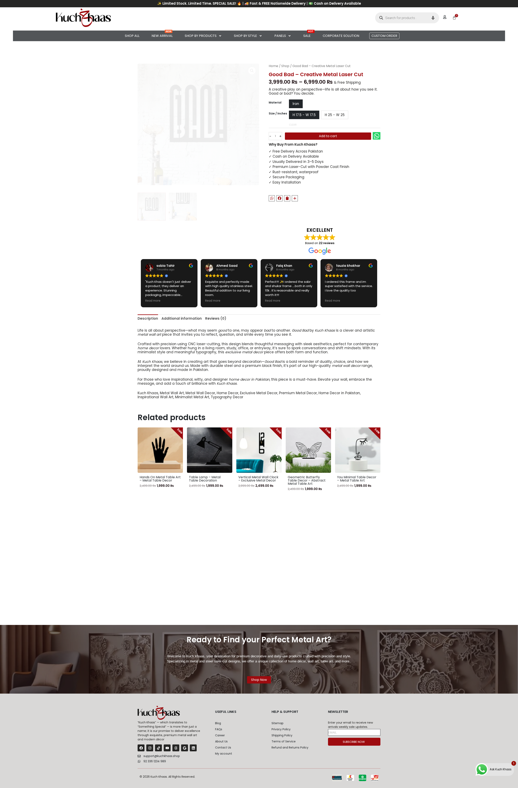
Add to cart (328, 144)
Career (220, 735)
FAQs (218, 729)
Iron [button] (296, 103)
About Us (221, 741)
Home (273, 66)
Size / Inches (278, 113)
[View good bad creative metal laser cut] (152, 207)
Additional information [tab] (181, 318)
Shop (285, 66)
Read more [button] (152, 301)
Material (275, 102)
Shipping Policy (282, 735)
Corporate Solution (341, 35)
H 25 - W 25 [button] (335, 114)
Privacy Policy (281, 729)
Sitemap (277, 723)
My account (223, 754)
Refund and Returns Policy (290, 747)
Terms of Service (284, 741)
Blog (218, 723)
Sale (307, 35)
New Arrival (162, 35)
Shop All (132, 35)
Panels (280, 35)
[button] (384, 36)
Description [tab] (148, 318)
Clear (293, 124)
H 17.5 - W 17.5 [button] (304, 114)
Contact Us (223, 747)
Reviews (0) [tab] (215, 318)
